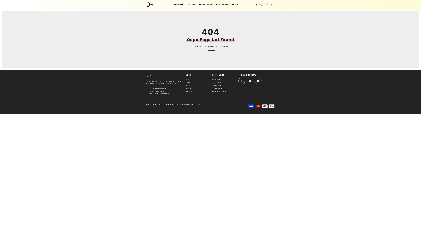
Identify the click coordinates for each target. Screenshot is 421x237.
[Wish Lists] (260, 5)
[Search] (255, 5)
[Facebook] (241, 81)
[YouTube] (258, 81)
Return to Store (210, 51)
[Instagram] (250, 81)
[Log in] (272, 5)
